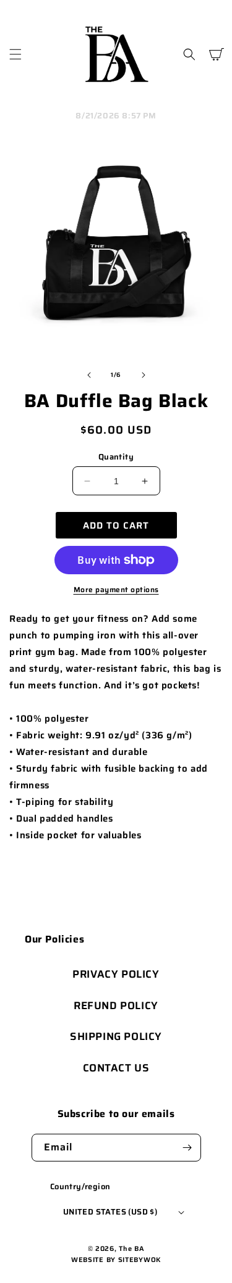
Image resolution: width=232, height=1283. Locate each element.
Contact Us (116, 1068)
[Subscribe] (187, 1147)
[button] (15, 54)
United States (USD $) (110, 1211)
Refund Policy (116, 1005)
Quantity (116, 457)
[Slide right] (143, 375)
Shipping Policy (116, 1036)
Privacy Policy (115, 974)
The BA (131, 1249)
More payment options (116, 589)
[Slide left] (89, 375)
